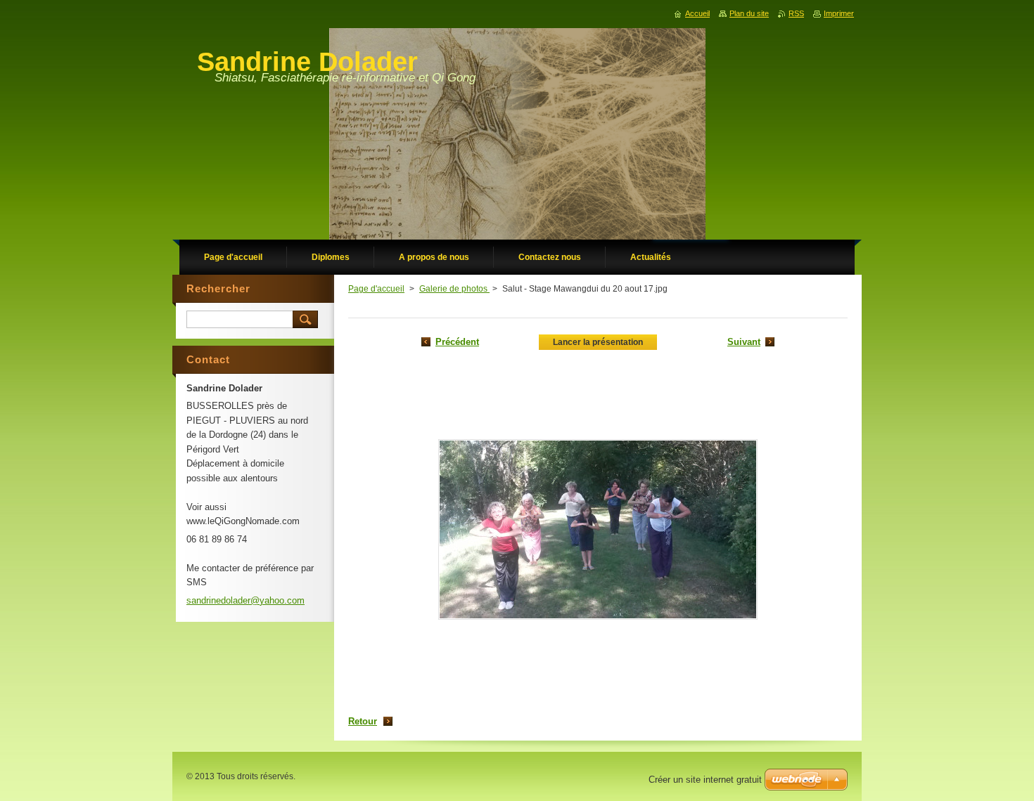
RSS (796, 13)
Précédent (457, 342)
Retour (362, 721)
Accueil (697, 13)
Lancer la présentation (598, 342)
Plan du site (749, 13)
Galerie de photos (454, 289)
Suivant (743, 342)
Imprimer (839, 13)
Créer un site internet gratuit (705, 779)
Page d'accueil (376, 289)
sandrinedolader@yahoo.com (245, 600)
